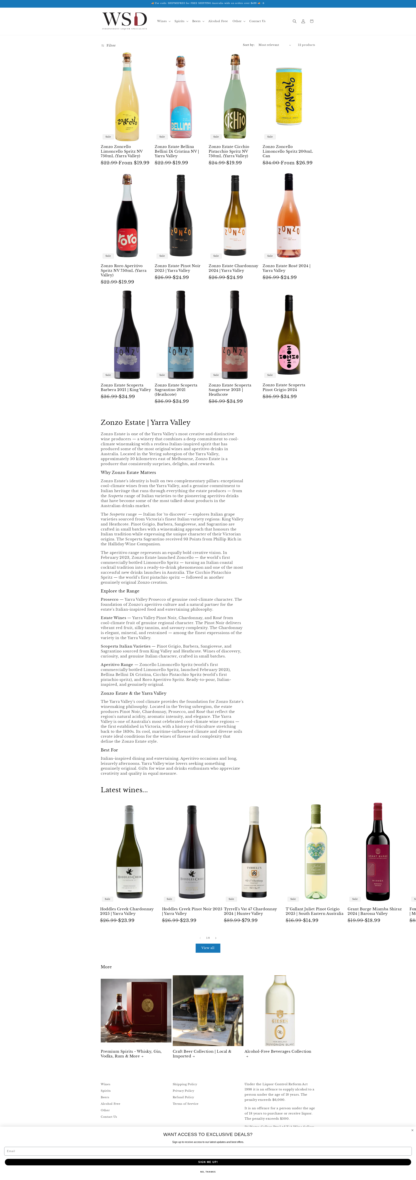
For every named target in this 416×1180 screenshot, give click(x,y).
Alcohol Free (110, 1104)
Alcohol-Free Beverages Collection (278, 1051)
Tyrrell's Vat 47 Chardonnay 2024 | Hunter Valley (250, 911)
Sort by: (249, 45)
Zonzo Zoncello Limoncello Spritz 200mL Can (288, 151)
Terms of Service (186, 1104)
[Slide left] (200, 938)
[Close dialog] (412, 1130)
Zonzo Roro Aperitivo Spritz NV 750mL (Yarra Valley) (123, 270)
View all (208, 948)
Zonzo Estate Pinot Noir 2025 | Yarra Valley (178, 268)
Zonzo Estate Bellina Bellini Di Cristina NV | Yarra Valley (177, 151)
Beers (105, 1097)
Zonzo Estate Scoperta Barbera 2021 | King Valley (126, 387)
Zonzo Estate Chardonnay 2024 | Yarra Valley (233, 268)
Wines (105, 1084)
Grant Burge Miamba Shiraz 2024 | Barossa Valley (375, 911)
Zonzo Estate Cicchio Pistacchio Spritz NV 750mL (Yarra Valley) (229, 151)
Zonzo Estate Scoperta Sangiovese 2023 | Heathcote (230, 390)
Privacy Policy (183, 1091)
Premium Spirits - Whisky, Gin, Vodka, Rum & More (131, 1053)
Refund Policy (183, 1097)
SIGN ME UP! (208, 1162)
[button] (163, 21)
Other (105, 1110)
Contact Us (109, 1117)
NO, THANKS (208, 1172)
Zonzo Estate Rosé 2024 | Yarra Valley (286, 268)
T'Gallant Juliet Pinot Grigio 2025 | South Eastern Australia (314, 911)
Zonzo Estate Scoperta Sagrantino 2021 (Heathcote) (176, 390)
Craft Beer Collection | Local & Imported (202, 1053)
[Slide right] (215, 938)
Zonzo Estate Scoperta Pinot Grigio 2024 (284, 387)
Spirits (106, 1091)
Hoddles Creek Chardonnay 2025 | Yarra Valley (126, 911)
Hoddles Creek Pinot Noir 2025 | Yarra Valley (192, 911)
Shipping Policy (185, 1084)
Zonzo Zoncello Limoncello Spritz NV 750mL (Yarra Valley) (122, 151)
